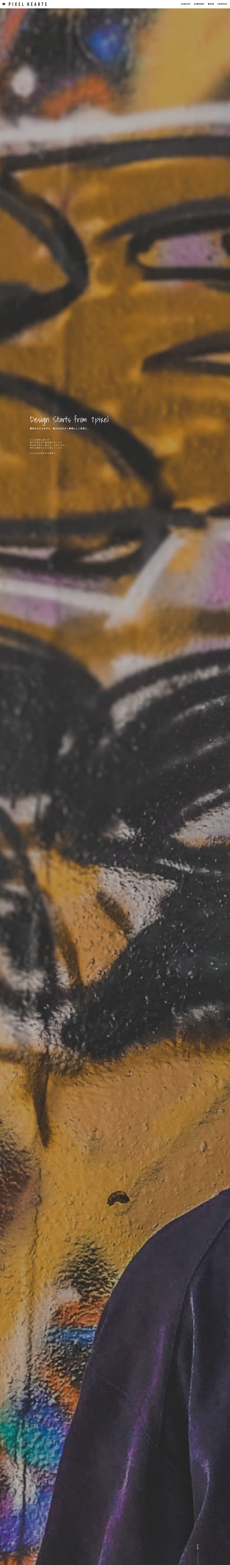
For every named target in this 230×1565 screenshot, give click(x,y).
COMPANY (199, 4)
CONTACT (223, 4)
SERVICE (186, 4)
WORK (211, 4)
